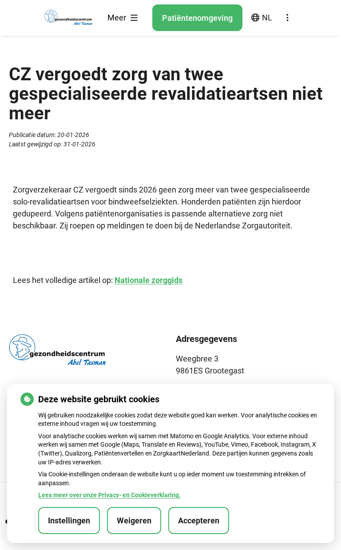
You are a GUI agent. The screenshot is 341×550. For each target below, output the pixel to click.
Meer (117, 17)
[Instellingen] (287, 18)
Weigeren (134, 520)
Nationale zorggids (148, 280)
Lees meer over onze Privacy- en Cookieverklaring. (109, 495)
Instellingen (69, 520)
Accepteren (198, 520)
